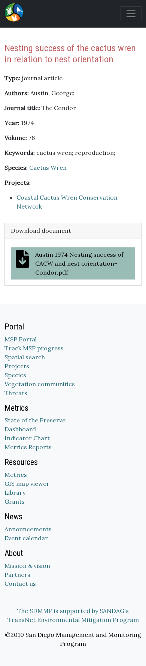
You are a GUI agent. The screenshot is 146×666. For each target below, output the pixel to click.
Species (15, 375)
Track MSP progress (34, 348)
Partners (17, 574)
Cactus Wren (48, 167)
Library (14, 492)
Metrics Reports (28, 447)
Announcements (28, 529)
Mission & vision (27, 565)
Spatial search (24, 357)
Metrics (15, 474)
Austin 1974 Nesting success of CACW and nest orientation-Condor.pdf (79, 263)
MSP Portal (20, 339)
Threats (15, 393)
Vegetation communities (39, 384)
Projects (16, 366)
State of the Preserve (35, 420)
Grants (14, 501)
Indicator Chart (27, 438)
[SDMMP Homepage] (15, 12)
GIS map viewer (26, 483)
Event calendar (26, 538)
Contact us (20, 583)
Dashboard (20, 429)
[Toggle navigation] (131, 13)
